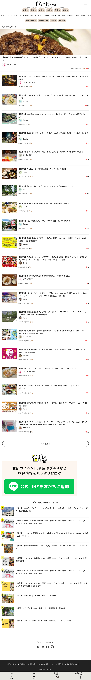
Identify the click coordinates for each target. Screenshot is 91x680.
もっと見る (45, 444)
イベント (17, 15)
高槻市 (65, 10)
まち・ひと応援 (44, 15)
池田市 (49, 10)
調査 (77, 15)
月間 (63, 20)
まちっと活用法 (57, 664)
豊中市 (25, 10)
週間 (54, 20)
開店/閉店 (61, 15)
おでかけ (70, 15)
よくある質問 (44, 664)
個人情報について (73, 664)
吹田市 (41, 10)
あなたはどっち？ (29, 15)
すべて (3, 15)
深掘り (83, 15)
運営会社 (33, 664)
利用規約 (23, 664)
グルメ (10, 15)
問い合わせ (12, 664)
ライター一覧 (31, 20)
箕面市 (33, 10)
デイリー (44, 20)
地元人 (53, 15)
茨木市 (57, 10)
